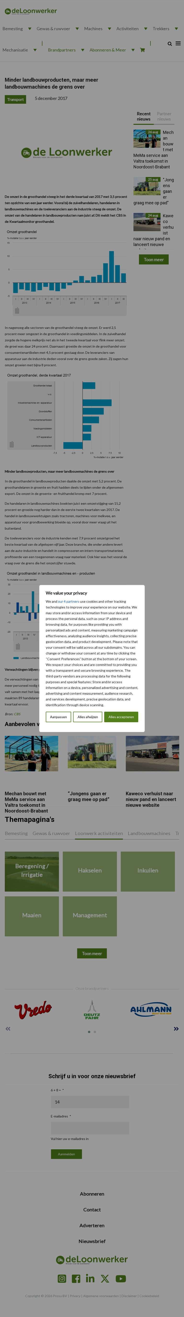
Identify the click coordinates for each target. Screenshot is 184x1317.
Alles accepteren (121, 717)
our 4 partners (68, 601)
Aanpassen (58, 717)
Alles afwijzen (88, 717)
